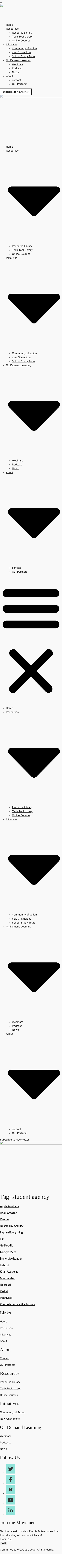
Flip (2, 1239)
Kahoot (4, 1265)
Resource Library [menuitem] (22, 32)
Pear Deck (6, 1297)
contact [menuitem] (16, 80)
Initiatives (5, 1334)
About (3, 1340)
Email (3, 1539)
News (15, 468)
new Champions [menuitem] (21, 52)
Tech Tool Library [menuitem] (22, 36)
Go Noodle (6, 1245)
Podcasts (5, 1442)
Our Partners (19, 571)
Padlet (4, 1291)
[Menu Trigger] (1, 2)
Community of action (24, 353)
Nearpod (5, 1284)
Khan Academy (9, 1271)
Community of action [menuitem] (24, 48)
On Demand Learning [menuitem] (18, 60)
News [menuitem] (15, 72)
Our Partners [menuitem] (19, 83)
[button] (31, 640)
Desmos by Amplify (11, 1226)
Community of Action (12, 1412)
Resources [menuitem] (12, 28)
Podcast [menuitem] (17, 68)
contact (16, 567)
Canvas (4, 1219)
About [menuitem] (9, 76)
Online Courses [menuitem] (21, 40)
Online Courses (21, 253)
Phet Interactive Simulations (17, 1304)
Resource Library (22, 246)
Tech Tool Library (22, 249)
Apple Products (9, 1206)
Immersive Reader (11, 1258)
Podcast (17, 464)
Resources (6, 1328)
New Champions (10, 1418)
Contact (4, 1358)
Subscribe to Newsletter (15, 91)
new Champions (21, 357)
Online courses (9, 1395)
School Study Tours (23, 361)
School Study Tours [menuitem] (23, 56)
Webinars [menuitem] (17, 64)
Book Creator (8, 1212)
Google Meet (8, 1252)
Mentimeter (7, 1278)
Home (9, 146)
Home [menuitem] (9, 24)
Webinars (17, 460)
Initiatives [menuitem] (11, 44)
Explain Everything (11, 1232)
